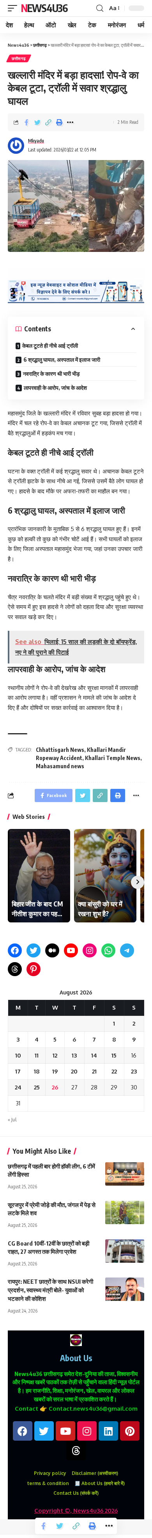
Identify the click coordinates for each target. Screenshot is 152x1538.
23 (134, 1071)
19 (55, 1071)
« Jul (12, 1120)
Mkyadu (36, 141)
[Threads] (15, 969)
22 (114, 1071)
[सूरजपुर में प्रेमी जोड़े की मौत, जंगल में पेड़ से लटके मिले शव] (124, 1212)
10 (18, 1055)
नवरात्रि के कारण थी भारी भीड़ (51, 373)
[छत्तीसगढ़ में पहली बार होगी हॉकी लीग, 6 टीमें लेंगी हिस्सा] (124, 1174)
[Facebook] (15, 950)
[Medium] (52, 950)
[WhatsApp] (108, 950)
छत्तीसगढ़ (19, 58)
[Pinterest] (34, 969)
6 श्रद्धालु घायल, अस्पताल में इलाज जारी (61, 359)
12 (55, 1055)
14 (94, 1055)
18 (37, 1071)
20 (74, 1071)
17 (18, 1071)
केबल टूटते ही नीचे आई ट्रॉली (50, 345)
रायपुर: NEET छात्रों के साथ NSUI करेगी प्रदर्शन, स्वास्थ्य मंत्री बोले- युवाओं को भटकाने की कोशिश (50, 1290)
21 (94, 1071)
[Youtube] (65, 1431)
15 (114, 1055)
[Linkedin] (108, 1431)
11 (37, 1055)
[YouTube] (71, 950)
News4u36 (44, 8)
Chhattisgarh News (60, 749)
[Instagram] (90, 950)
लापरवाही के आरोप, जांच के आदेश (55, 387)
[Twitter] (34, 950)
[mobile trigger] (14, 8)
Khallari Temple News (112, 758)
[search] (99, 8)
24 (18, 1087)
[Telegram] (127, 950)
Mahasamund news (60, 766)
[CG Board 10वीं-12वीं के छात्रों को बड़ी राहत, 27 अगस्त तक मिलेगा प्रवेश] (124, 1251)
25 (37, 1087)
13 (74, 1055)
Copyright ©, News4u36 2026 (76, 1510)
